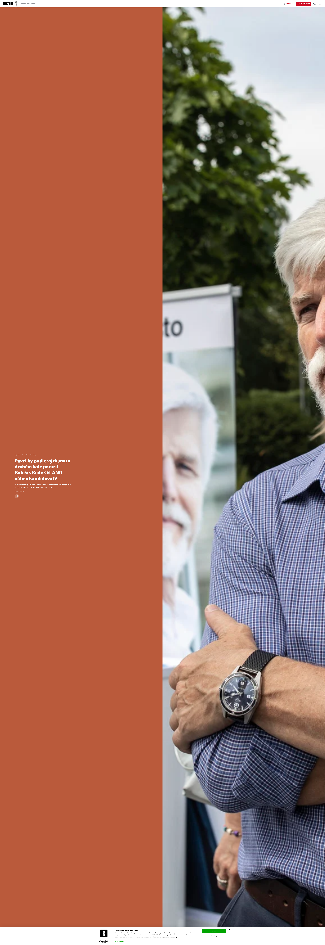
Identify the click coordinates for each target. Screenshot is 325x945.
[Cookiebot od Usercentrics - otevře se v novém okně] (103, 941)
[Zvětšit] (243, 476)
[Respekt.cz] (8, 3)
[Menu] (320, 4)
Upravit (213, 936)
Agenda (17, 455)
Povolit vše (214, 931)
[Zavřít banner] (229, 929)
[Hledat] (314, 4)
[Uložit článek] (17, 496)
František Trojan (20, 491)
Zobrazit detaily (119, 941)
